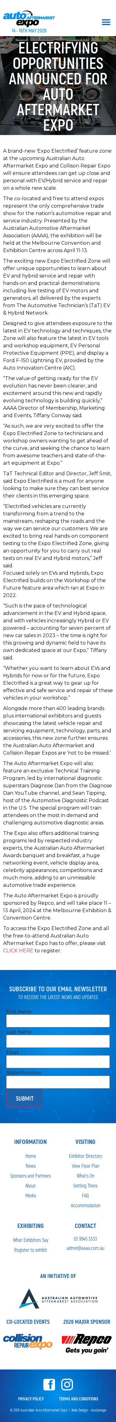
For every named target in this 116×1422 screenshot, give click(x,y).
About (30, 1185)
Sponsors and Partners (30, 1176)
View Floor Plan (85, 1166)
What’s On (85, 1176)
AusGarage (98, 1410)
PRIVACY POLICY (31, 1398)
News (31, 1166)
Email (12, 1052)
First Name (19, 1011)
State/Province (23, 1072)
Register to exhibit (30, 1250)
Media (30, 1195)
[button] (106, 22)
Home (30, 1156)
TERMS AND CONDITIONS (78, 1398)
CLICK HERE (18, 951)
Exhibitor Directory (85, 1156)
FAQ (85, 1195)
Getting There (85, 1185)
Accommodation (85, 1205)
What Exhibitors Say (30, 1240)
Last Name (18, 1031)
